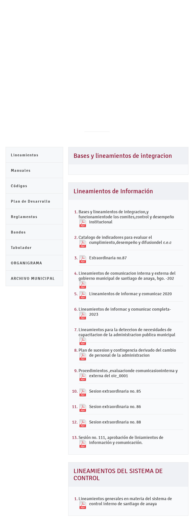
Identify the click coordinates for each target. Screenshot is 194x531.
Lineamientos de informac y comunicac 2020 (130, 293)
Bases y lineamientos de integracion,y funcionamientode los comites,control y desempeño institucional (126, 216)
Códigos (19, 185)
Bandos (18, 232)
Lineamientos (25, 155)
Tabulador (21, 247)
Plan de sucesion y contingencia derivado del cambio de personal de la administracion (127, 353)
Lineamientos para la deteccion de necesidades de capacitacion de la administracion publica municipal (127, 332)
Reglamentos (24, 216)
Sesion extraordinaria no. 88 (115, 421)
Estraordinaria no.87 (108, 257)
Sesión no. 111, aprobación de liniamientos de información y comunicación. (121, 440)
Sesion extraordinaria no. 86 (115, 406)
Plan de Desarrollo (31, 201)
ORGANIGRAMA (26, 263)
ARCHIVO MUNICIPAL (33, 278)
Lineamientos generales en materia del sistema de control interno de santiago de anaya (125, 501)
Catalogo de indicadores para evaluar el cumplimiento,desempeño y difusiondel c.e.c (125, 240)
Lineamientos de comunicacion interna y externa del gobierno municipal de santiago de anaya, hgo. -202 (127, 276)
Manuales (21, 170)
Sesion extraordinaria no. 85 (115, 391)
